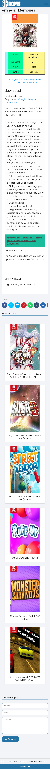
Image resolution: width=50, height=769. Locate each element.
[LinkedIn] (43, 305)
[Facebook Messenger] (11, 305)
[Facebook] (4, 305)
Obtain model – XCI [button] (13, 96)
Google (22, 99)
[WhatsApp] (30, 305)
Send (16, 102)
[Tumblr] (36, 305)
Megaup (32, 99)
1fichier (8, 102)
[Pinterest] (24, 305)
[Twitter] (17, 305)
